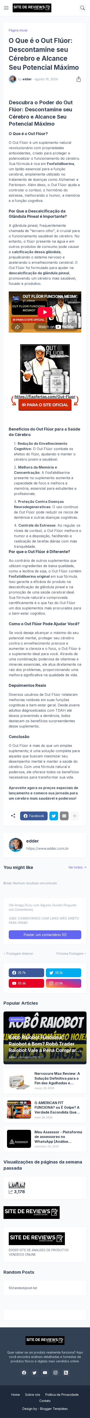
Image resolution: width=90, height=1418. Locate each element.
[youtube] (45, 1373)
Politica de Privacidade (62, 1394)
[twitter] (34, 1373)
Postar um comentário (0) (45, 935)
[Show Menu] (6, 8)
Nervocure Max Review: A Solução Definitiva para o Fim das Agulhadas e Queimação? (57, 1078)
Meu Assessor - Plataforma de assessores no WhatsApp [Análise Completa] (58, 1137)
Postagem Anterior (20, 953)
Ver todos (75, 867)
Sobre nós (32, 1394)
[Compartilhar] (77, 79)
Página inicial (18, 30)
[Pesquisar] (83, 8)
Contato (45, 1401)
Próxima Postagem (70, 953)
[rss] (66, 1373)
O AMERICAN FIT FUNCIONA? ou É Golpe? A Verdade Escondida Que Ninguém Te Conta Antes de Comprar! (57, 1108)
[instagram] (55, 1373)
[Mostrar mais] (74, 816)
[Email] (64, 816)
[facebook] (24, 1373)
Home (15, 1394)
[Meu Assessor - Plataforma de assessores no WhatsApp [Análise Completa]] (19, 1139)
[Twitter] (53, 816)
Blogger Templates (54, 1409)
